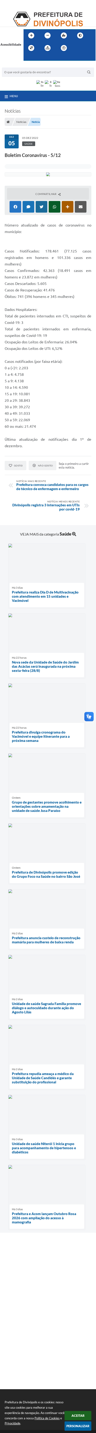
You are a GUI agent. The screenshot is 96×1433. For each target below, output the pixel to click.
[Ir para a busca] (28, 57)
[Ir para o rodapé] (38, 57)
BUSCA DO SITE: (15, 65)
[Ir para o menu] (87, 48)
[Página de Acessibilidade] (64, 48)
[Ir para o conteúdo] (77, 48)
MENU (14, 96)
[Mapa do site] (47, 48)
